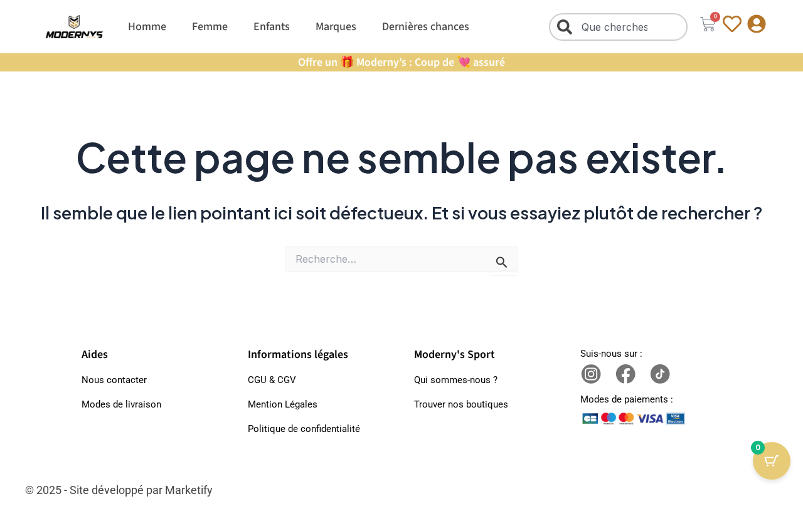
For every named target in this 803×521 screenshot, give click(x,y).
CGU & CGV (272, 380)
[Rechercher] (567, 26)
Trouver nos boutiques (461, 404)
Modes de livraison (121, 404)
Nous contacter (114, 380)
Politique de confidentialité (304, 428)
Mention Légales (282, 404)
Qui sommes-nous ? (455, 380)
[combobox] (618, 27)
